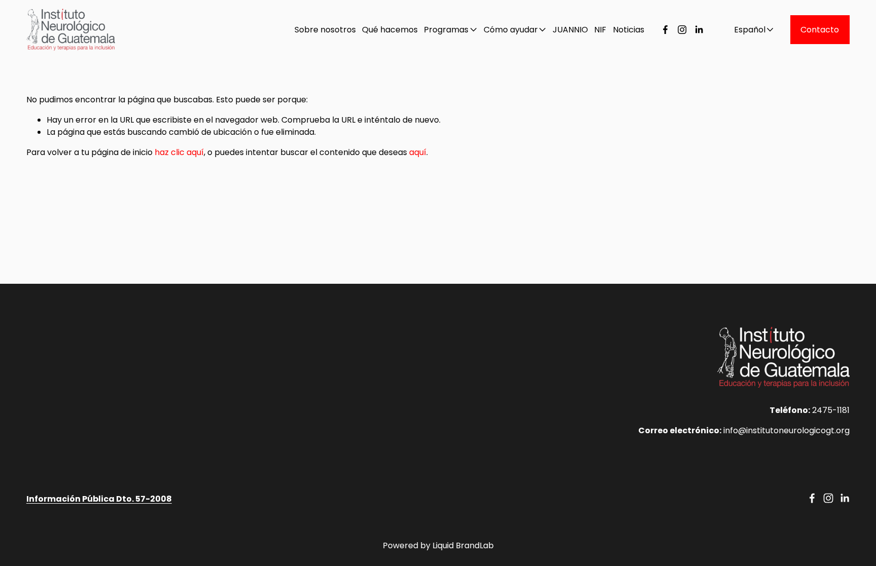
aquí (417, 152)
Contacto (819, 29)
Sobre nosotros (325, 29)
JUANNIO (570, 29)
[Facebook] (665, 29)
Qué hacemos (390, 29)
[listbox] (747, 29)
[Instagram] (682, 29)
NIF (600, 29)
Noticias (628, 29)
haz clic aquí (179, 152)
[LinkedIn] (699, 29)
